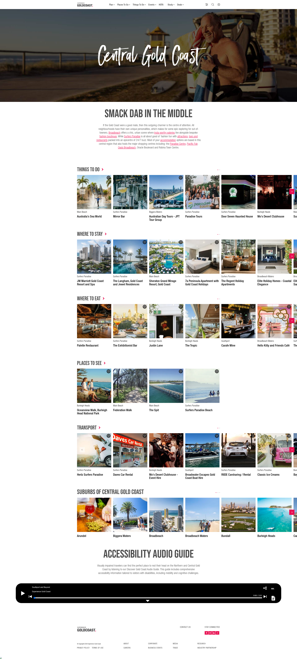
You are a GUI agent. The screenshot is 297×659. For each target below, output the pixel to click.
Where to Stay (90, 234)
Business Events (155, 648)
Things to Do (88, 169)
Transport (87, 427)
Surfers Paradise (132, 136)
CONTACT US (185, 627)
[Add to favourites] (109, 178)
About (126, 643)
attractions (182, 136)
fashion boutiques (108, 136)
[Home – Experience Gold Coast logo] (87, 629)
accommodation (168, 140)
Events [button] (151, 4)
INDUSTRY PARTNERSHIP (206, 648)
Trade (175, 648)
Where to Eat (89, 298)
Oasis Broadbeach (127, 147)
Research (201, 643)
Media (175, 643)
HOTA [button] (161, 4)
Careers (127, 648)
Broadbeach (114, 132)
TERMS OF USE (97, 648)
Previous (82, 191)
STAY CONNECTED (212, 627)
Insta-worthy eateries (164, 132)
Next (291, 191)
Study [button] (170, 4)
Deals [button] (179, 4)
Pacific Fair (192, 143)
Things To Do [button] (138, 4)
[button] (206, 4)
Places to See (89, 363)
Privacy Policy (83, 648)
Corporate (152, 643)
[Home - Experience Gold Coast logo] (85, 4)
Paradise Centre (178, 143)
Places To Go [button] (122, 4)
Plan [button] (111, 4)
